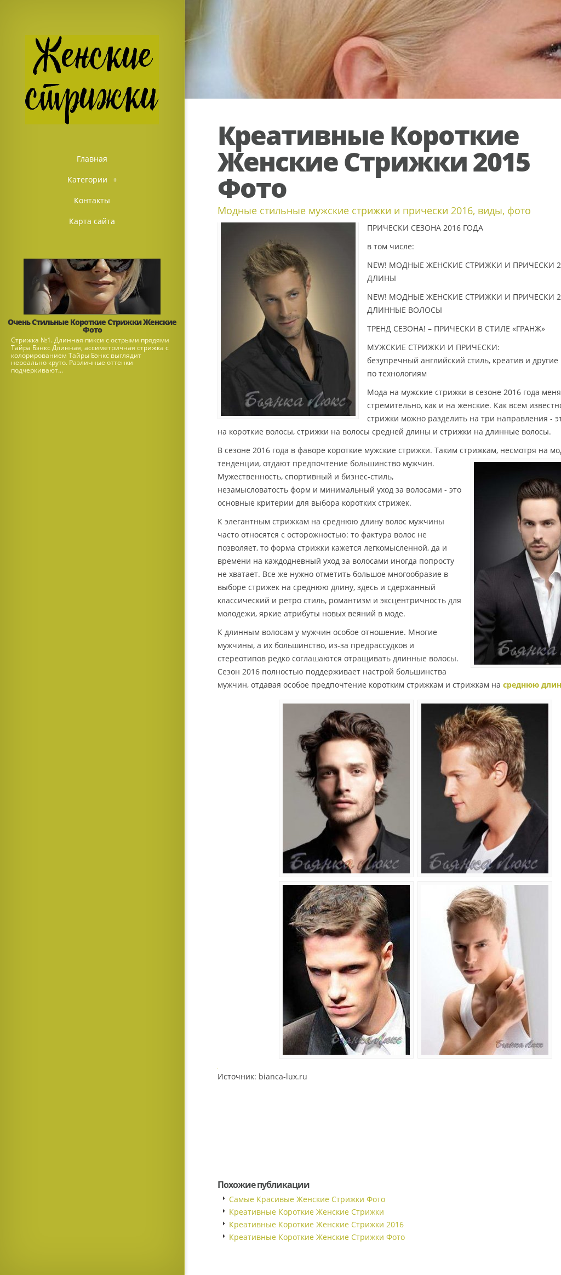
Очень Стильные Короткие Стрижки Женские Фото (92, 326)
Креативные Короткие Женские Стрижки (306, 1212)
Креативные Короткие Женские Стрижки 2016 (316, 1224)
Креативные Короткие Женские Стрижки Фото (317, 1237)
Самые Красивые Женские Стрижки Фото (307, 1199)
